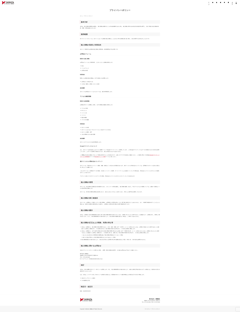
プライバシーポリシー (155, 308)
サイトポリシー (148, 308)
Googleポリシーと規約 (100, 156)
